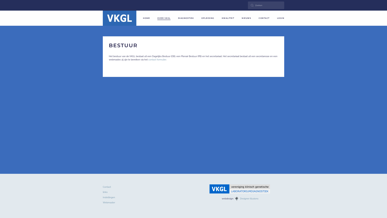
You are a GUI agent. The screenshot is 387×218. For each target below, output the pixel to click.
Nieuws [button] (246, 18)
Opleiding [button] (207, 18)
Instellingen (109, 197)
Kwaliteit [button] (228, 18)
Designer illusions (249, 198)
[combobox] (266, 5)
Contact (264, 18)
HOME (146, 18)
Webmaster (109, 202)
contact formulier (157, 59)
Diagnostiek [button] (186, 18)
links (105, 192)
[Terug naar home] (119, 18)
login (280, 18)
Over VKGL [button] (164, 18)
